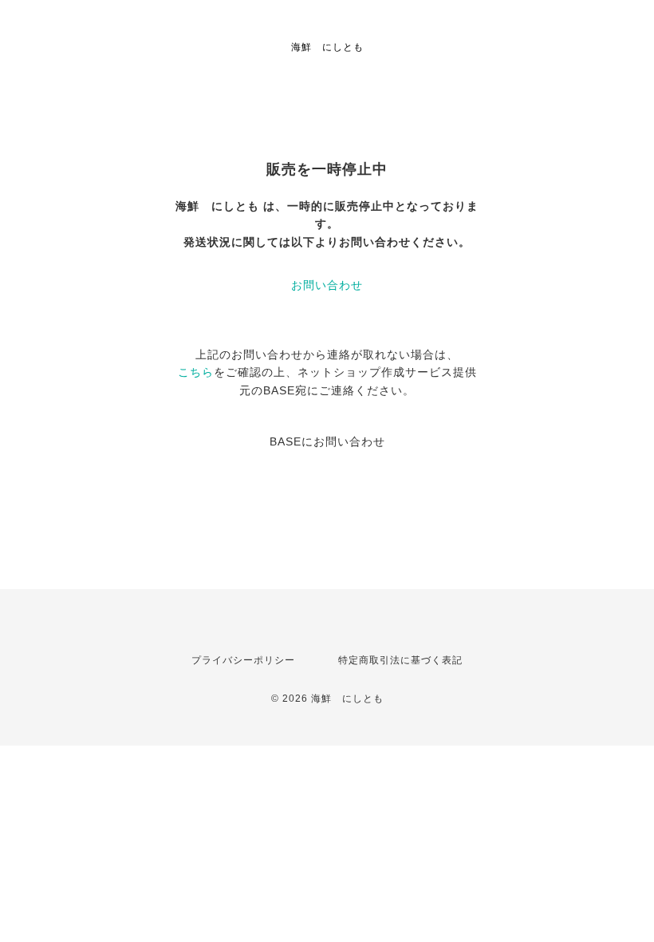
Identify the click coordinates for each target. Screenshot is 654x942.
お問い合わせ (327, 285)
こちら (196, 372)
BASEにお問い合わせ (327, 441)
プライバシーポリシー (243, 660)
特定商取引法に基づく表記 (400, 660)
